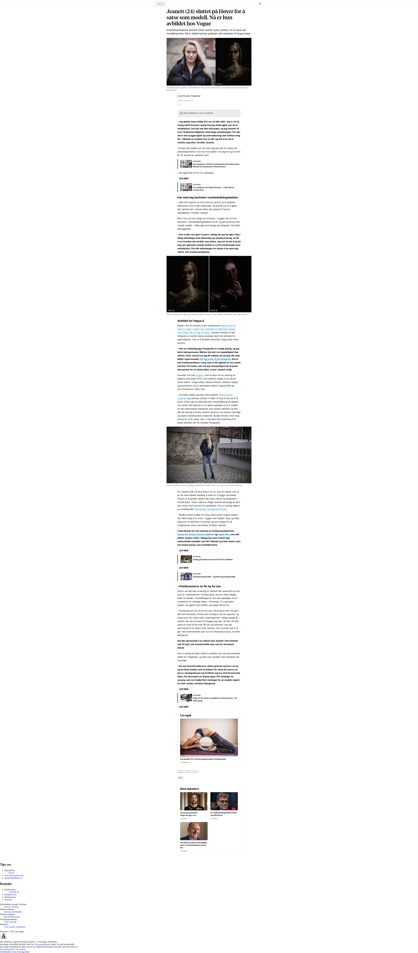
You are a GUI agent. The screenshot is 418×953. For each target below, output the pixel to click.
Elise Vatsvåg (10, 922)
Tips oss (160, 4)
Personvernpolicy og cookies (12, 949)
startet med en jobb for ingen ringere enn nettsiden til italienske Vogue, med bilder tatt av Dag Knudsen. (206, 329)
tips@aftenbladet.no (13, 878)
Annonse (8, 899)
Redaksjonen (10, 897)
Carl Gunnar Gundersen (14, 927)
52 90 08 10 (14, 892)
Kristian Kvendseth (12, 912)
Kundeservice (10, 894)
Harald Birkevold (12, 917)
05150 (11, 873)
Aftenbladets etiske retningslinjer (15, 951)
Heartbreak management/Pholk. (211, 509)
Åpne (259, 3)
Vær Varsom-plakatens (40, 944)
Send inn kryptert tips (14, 875)
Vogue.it (200, 375)
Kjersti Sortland (11, 907)
